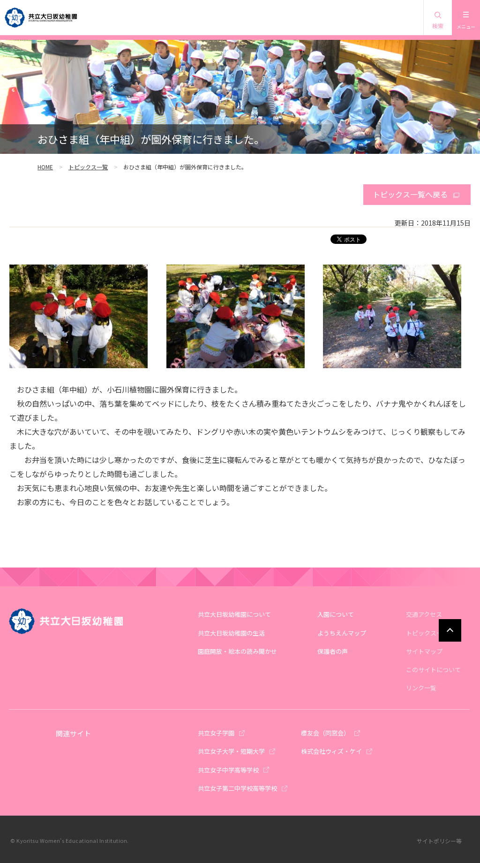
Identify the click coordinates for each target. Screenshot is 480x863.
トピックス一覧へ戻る (410, 194)
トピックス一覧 (88, 167)
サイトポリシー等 (439, 841)
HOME (45, 167)
